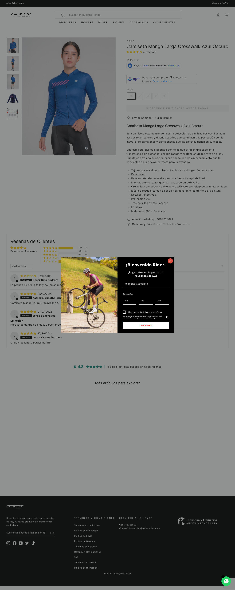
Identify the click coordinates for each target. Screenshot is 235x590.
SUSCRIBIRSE (146, 325)
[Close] (170, 261)
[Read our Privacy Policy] (167, 317)
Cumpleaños (128, 294)
